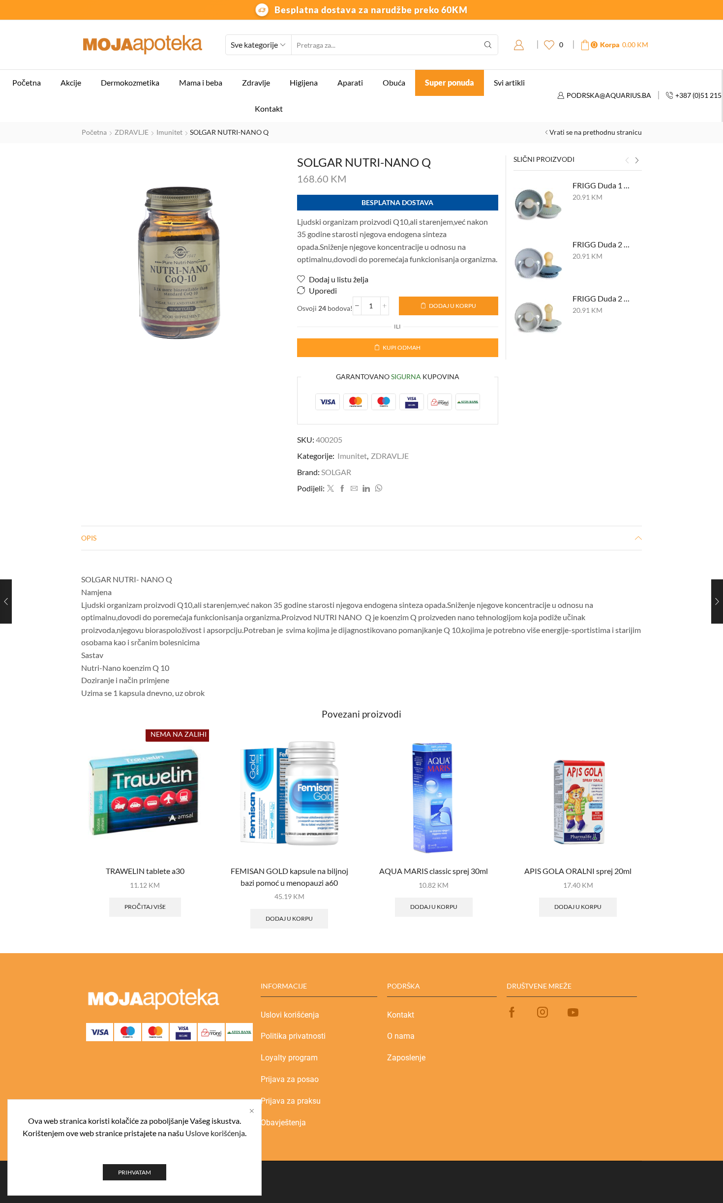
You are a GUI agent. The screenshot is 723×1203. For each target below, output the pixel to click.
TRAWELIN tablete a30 (145, 870)
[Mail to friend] (354, 488)
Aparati (350, 82)
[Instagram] (542, 1012)
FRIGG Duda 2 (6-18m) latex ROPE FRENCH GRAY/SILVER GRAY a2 (601, 298)
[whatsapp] (377, 488)
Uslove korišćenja (215, 1133)
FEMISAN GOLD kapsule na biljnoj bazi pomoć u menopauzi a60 (289, 876)
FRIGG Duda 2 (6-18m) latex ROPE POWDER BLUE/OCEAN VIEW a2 (601, 244)
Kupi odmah (402, 347)
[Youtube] (573, 1012)
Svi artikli (509, 82)
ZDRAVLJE (132, 132)
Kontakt (269, 108)
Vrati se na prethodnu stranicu (595, 132)
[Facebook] (342, 488)
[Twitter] (330, 488)
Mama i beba (200, 82)
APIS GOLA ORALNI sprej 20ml (578, 870)
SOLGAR (336, 472)
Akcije (70, 82)
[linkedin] (366, 488)
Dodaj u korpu (452, 305)
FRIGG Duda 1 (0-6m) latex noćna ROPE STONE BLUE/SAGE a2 (601, 185)
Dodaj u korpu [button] (289, 918)
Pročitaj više (145, 906)
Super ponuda (449, 82)
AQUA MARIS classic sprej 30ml (433, 870)
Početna (26, 82)
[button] (627, 160)
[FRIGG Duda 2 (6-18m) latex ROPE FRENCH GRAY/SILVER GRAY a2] (538, 317)
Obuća (394, 82)
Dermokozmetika (130, 82)
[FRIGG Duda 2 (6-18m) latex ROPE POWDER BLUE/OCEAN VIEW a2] (538, 263)
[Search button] (488, 45)
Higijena (304, 82)
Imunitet (169, 132)
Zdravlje (256, 82)
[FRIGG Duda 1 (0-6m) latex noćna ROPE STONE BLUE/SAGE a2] (538, 204)
